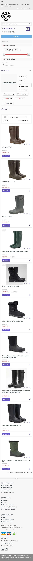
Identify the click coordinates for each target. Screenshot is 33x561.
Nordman (24, 94)
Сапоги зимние (23, 90)
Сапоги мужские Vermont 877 (11, 425)
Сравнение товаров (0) (22, 120)
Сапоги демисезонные (23, 85)
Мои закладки (7, 490)
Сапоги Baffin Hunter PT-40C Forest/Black (15, 251)
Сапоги (7, 41)
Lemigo (10, 98)
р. (20, 49)
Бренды (5, 517)
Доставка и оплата (8, 505)
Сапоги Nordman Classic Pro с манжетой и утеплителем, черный (15, 356)
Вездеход (11, 94)
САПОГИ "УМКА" (7, 217)
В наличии (8, 63)
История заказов (7, 487)
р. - (11, 49)
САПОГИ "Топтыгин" (8, 182)
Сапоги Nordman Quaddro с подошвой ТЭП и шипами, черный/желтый (16, 391)
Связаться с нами (8, 522)
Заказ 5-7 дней (9, 65)
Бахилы (21, 80)
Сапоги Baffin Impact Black (10, 286)
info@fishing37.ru (8, 543)
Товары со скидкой (8, 519)
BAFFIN (10, 103)
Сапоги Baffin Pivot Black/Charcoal (12, 321)
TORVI (22, 98)
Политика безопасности (10, 507)
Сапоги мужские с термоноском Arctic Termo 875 (16, 461)
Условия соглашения (9, 509)
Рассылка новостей (8, 492)
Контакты (5, 500)
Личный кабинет (8, 485)
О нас (4, 502)
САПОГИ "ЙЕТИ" (7, 147)
